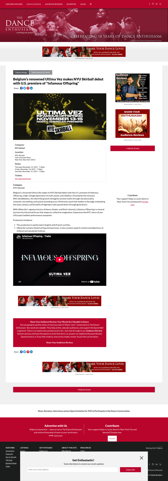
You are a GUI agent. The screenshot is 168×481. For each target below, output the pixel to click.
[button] (90, 4)
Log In (82, 451)
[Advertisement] (132, 175)
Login (83, 4)
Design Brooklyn (156, 475)
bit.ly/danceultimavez (23, 179)
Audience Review (94, 330)
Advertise (71, 4)
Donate (112, 438)
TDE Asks (9, 460)
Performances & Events (41, 72)
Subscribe (130, 469)
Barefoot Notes (11, 463)
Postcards (9, 454)
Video (8, 466)
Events (22, 451)
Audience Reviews (53, 4)
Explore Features (14, 4)
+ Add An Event (132, 148)
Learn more (58, 436)
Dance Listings (34, 4)
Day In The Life (11, 457)
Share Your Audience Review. (59, 342)
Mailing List (43, 451)
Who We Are (66, 451)
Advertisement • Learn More (84, 58)
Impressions (10, 451)
